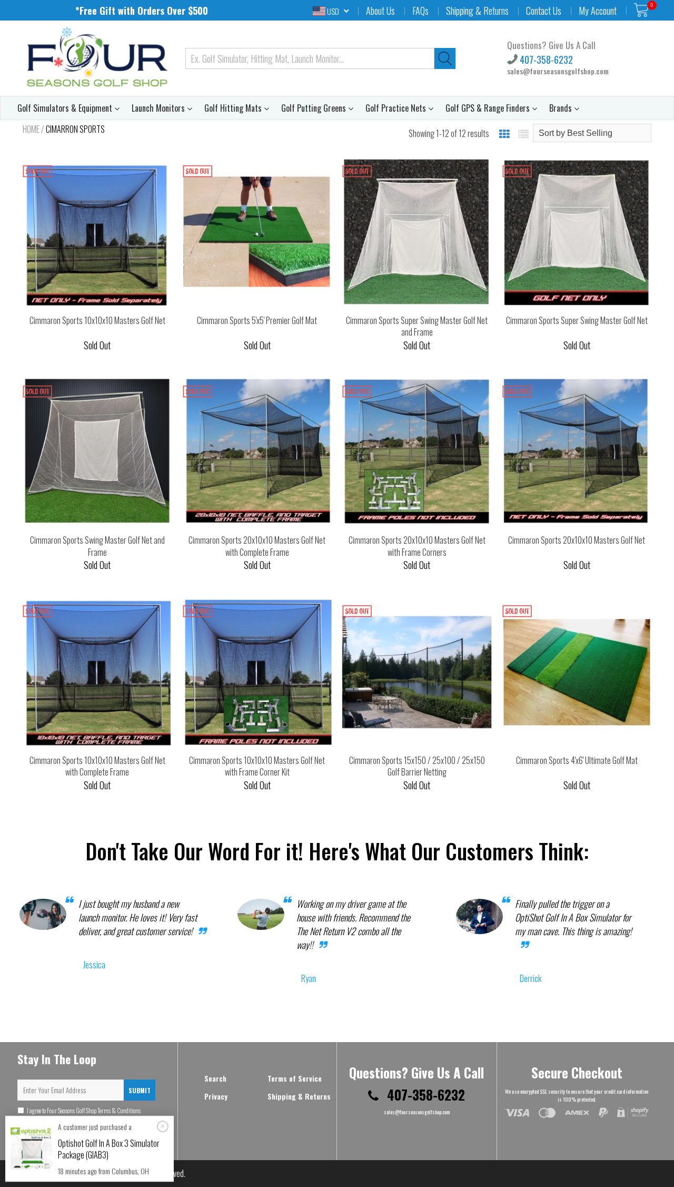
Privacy (215, 1096)
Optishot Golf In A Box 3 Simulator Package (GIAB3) (109, 1149)
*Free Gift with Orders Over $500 (141, 10)
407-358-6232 (545, 59)
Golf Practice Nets (396, 108)
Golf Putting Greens (314, 108)
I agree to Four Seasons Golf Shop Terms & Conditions (79, 1115)
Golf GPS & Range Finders (488, 108)
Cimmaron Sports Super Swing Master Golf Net (577, 320)
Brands (561, 108)
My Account (598, 10)
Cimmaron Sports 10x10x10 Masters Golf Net (97, 320)
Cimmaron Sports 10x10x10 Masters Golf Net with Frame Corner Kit (257, 766)
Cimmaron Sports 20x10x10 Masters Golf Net (576, 540)
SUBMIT (139, 1090)
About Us (380, 10)
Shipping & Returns (477, 10)
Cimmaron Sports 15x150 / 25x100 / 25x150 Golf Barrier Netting (417, 766)
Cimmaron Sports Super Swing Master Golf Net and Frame (417, 326)
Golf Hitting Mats (234, 108)
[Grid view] (504, 133)
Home (31, 129)
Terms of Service (294, 1078)
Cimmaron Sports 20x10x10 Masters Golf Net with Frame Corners (417, 546)
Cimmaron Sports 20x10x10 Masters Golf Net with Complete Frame (257, 546)
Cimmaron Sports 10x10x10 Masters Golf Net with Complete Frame (97, 766)
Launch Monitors (159, 108)
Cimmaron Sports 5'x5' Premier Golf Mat (257, 320)
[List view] (523, 133)
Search (215, 1078)
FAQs (420, 10)
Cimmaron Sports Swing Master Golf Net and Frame (97, 546)
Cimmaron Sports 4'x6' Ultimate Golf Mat (577, 760)
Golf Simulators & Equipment (65, 108)
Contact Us (543, 10)
